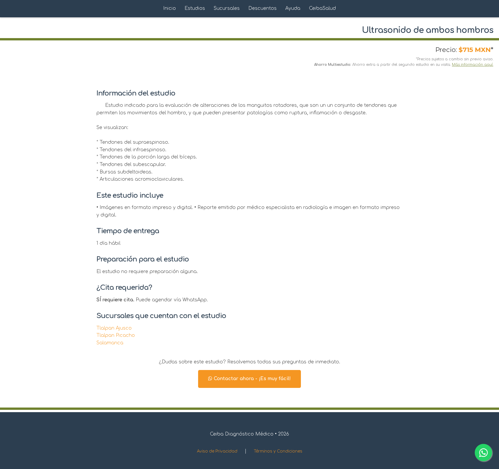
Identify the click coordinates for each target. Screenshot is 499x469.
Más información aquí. (472, 65)
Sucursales (227, 8)
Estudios (195, 8)
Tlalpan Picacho (115, 335)
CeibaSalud (322, 8)
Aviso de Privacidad (217, 451)
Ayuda (292, 8)
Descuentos (262, 8)
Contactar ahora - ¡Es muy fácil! (251, 378)
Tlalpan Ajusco (114, 328)
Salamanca (109, 342)
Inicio (169, 8)
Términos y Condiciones (278, 451)
